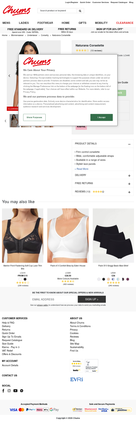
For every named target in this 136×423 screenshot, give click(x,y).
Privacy (74, 329)
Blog (72, 340)
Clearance (125, 23)
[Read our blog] (21, 390)
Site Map (74, 343)
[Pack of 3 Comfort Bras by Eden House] (68, 235)
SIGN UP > (91, 299)
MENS (6, 23)
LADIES (24, 23)
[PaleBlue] (118, 279)
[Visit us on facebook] (4, 390)
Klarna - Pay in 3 (10, 347)
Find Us (74, 350)
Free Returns (84, 183)
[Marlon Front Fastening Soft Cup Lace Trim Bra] (22, 235)
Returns (6, 329)
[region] (68, 90)
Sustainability (77, 347)
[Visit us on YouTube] (15, 390)
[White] (20, 279)
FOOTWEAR (45, 23)
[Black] (25, 279)
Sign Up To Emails (11, 336)
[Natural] (108, 279)
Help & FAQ (8, 322)
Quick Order (8, 333)
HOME (66, 23)
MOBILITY (101, 23)
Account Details (10, 365)
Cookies (74, 333)
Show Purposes (34, 117)
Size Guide (121, 82)
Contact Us (9, 375)
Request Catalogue (12, 340)
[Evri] (76, 379)
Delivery (80, 175)
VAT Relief (7, 350)
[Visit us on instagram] (9, 390)
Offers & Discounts (11, 354)
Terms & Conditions (80, 326)
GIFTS (82, 23)
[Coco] (123, 279)
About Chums (77, 322)
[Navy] (113, 279)
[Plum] (127, 279)
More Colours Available (68, 278)
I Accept (102, 117)
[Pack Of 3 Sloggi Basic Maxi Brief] (113, 235)
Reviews (74, 336)
